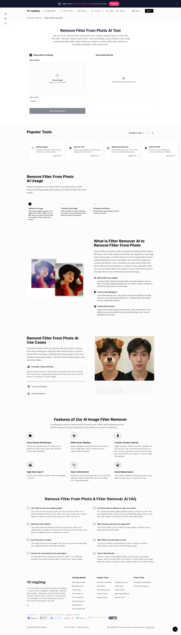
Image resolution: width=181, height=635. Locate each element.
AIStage (42, 615)
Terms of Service (82, 627)
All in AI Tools (60, 615)
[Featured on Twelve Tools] (68, 617)
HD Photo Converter (104, 582)
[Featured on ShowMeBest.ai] (33, 617)
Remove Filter (120, 590)
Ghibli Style (119, 586)
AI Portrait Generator (141, 586)
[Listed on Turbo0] (44, 617)
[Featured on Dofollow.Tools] (98, 617)
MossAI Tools (50, 615)
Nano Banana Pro (78, 582)
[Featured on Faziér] (56, 617)
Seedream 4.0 (77, 605)
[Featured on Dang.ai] (113, 617)
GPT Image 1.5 (77, 594)
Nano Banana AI (78, 601)
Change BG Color (121, 582)
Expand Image (102, 597)
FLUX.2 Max (76, 590)
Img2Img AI (68, 615)
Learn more (150, 627)
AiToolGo (77, 615)
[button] (57, 78)
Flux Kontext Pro (78, 597)
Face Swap (101, 586)
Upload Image (34, 60)
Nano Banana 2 (78, 586)
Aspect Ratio (34, 97)
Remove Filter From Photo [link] (54, 18)
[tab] (42, 211)
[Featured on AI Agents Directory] (81, 617)
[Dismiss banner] (177, 3)
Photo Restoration (103, 590)
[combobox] (137, 11)
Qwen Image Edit (78, 609)
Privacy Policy (70, 627)
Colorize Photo (102, 594)
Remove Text (119, 597)
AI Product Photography (142, 582)
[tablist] (90, 211)
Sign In (149, 11)
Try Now (114, 4)
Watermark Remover (122, 594)
